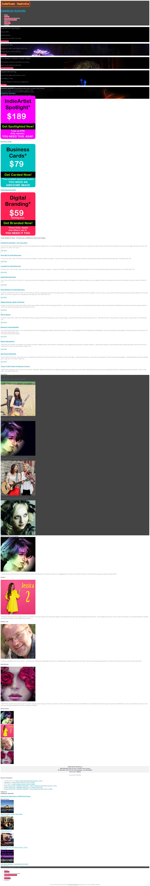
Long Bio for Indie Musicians (11, 266)
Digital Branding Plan (8, 190)
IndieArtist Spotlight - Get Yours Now (14, 243)
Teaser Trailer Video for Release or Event (15, 366)
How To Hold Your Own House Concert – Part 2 (29, 781)
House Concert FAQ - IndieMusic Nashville (16, 785)
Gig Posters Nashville (8, 354)
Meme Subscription (7, 341)
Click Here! (4, 55)
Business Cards (6, 142)
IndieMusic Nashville (13, 10)
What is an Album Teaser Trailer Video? (12, 814)
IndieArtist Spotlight (8, 93)
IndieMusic (7, 782)
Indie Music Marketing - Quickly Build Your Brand (14, 864)
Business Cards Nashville (10, 327)
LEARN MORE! (5, 41)
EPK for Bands (5, 315)
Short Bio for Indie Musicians (11, 255)
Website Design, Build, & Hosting (12, 302)
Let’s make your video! (7, 68)
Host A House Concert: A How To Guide (23, 782)
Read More (4, 250)
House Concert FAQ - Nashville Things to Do (16, 787)
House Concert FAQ (37, 787)
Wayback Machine (73, 884)
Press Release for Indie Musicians (13, 290)
